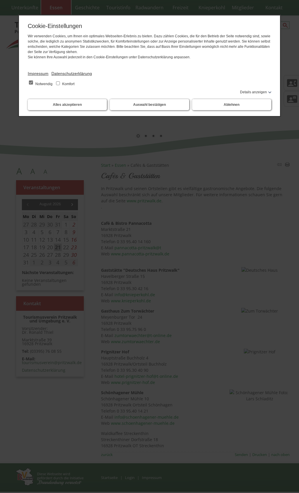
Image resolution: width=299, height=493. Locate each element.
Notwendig (43, 84)
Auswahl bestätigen (149, 105)
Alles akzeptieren (67, 105)
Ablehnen (231, 105)
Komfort (67, 84)
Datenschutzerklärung (71, 73)
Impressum (38, 73)
